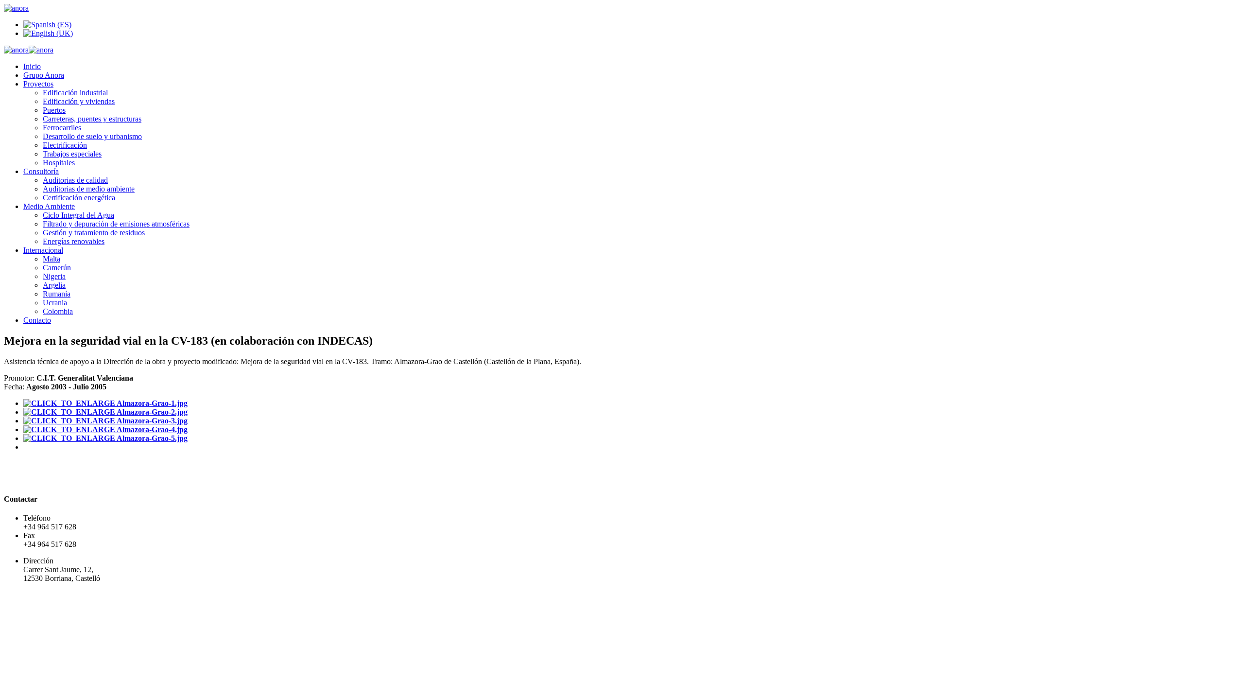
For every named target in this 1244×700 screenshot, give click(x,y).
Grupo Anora (43, 75)
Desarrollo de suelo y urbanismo (92, 136)
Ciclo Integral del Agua (78, 215)
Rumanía (56, 294)
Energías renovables (73, 241)
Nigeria (54, 276)
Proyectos (38, 84)
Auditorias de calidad (75, 180)
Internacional (43, 250)
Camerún (57, 267)
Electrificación (65, 145)
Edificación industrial (75, 92)
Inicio (32, 66)
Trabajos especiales (72, 154)
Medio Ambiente (49, 206)
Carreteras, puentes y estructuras (92, 119)
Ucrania (55, 302)
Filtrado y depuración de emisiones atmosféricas (116, 224)
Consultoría (41, 171)
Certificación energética (79, 197)
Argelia (54, 285)
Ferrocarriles (62, 127)
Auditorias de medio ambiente (89, 189)
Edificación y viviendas (79, 101)
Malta (51, 259)
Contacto (37, 320)
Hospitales (59, 162)
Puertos (54, 110)
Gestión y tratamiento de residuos (94, 232)
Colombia (58, 311)
